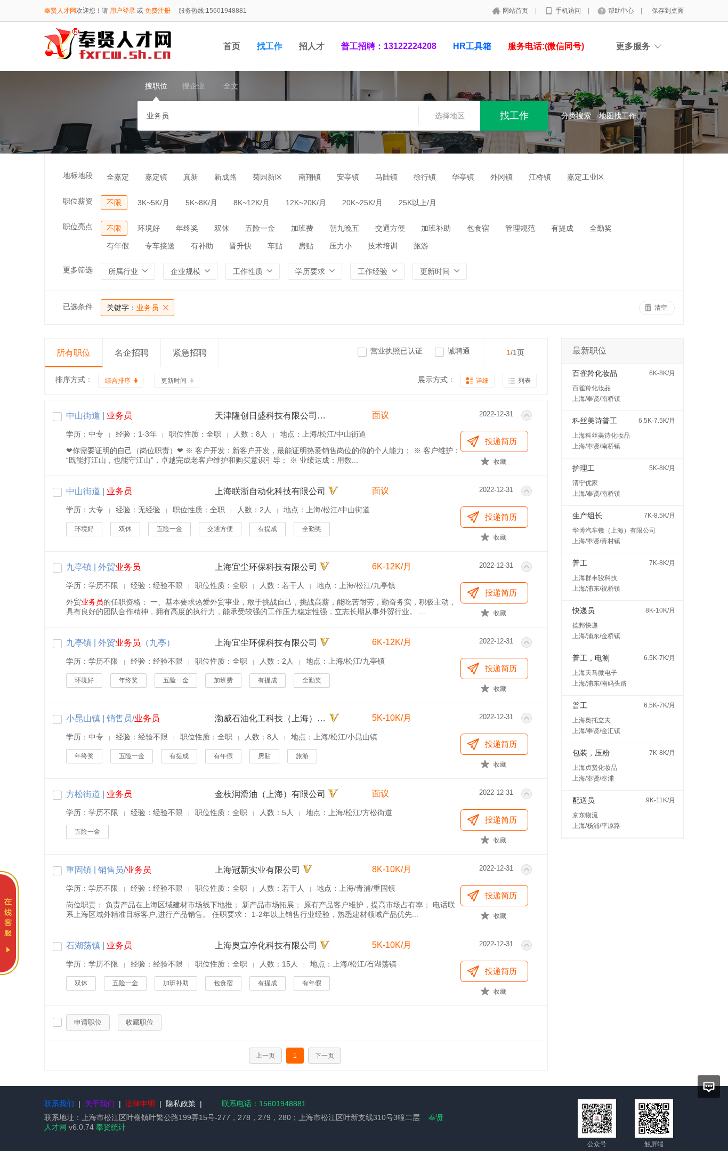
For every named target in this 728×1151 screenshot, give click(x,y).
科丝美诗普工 (594, 420)
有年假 (118, 246)
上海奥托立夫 (591, 720)
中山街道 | (99, 415)
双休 (221, 228)
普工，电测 (591, 658)
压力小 (340, 246)
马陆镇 (386, 177)
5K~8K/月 (201, 202)
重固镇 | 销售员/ (108, 869)
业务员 (133, 307)
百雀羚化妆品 (594, 373)
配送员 (583, 800)
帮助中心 (621, 10)
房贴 (305, 246)
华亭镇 (463, 177)
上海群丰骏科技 (594, 578)
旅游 (421, 246)
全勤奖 (600, 228)
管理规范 (520, 228)
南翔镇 (309, 177)
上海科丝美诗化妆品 (601, 435)
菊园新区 (267, 177)
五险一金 (260, 228)
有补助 (202, 246)
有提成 (562, 228)
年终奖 (187, 228)
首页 (231, 46)
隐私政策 (181, 1103)
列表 (524, 380)
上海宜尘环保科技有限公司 (266, 567)
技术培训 (383, 246)
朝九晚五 (344, 228)
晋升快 (240, 246)
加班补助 (436, 228)
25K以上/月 (417, 202)
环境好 (148, 228)
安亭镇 (348, 177)
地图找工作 (617, 115)
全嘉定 (118, 177)
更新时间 (174, 380)
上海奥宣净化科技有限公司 (266, 945)
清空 (660, 307)
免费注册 (158, 10)
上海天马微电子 (594, 673)
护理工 (583, 468)
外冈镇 (501, 177)
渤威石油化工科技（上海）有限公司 (271, 718)
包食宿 (478, 228)
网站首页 (516, 10)
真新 (190, 177)
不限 (114, 202)
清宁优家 (585, 483)
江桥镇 (540, 177)
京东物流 (585, 815)
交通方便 (390, 228)
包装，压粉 (591, 752)
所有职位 (73, 352)
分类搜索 (576, 115)
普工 (579, 563)
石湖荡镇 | (99, 945)
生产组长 (587, 515)
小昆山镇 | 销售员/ (113, 718)
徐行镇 (425, 177)
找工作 (269, 46)
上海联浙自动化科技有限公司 (270, 491)
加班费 (302, 228)
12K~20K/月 (306, 202)
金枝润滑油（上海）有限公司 (270, 794)
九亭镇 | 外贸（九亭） (120, 642)
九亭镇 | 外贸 (103, 567)
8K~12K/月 (251, 202)
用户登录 (122, 10)
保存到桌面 (668, 10)
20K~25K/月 (362, 202)
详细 (482, 380)
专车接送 (160, 246)
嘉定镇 (156, 177)
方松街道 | (99, 794)
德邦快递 (585, 625)
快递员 (583, 610)
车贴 (275, 246)
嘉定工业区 (585, 177)
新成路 (225, 177)
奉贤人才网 (60, 10)
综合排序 (118, 380)
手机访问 (569, 10)
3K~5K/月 (153, 202)
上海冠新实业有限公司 (257, 869)
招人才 (312, 46)
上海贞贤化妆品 (594, 767)
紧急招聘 (190, 352)
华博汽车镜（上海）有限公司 (614, 530)
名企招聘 (132, 352)
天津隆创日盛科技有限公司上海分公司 (271, 415)
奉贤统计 (111, 1127)
